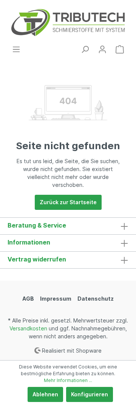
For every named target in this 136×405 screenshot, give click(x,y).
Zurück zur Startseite (68, 202)
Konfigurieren (89, 394)
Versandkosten (28, 328)
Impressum (55, 298)
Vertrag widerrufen (37, 259)
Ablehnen (45, 394)
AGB (28, 298)
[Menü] (16, 49)
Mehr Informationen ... (68, 380)
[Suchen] (85, 49)
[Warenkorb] (119, 49)
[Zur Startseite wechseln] (68, 22)
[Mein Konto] (102, 49)
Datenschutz (95, 298)
